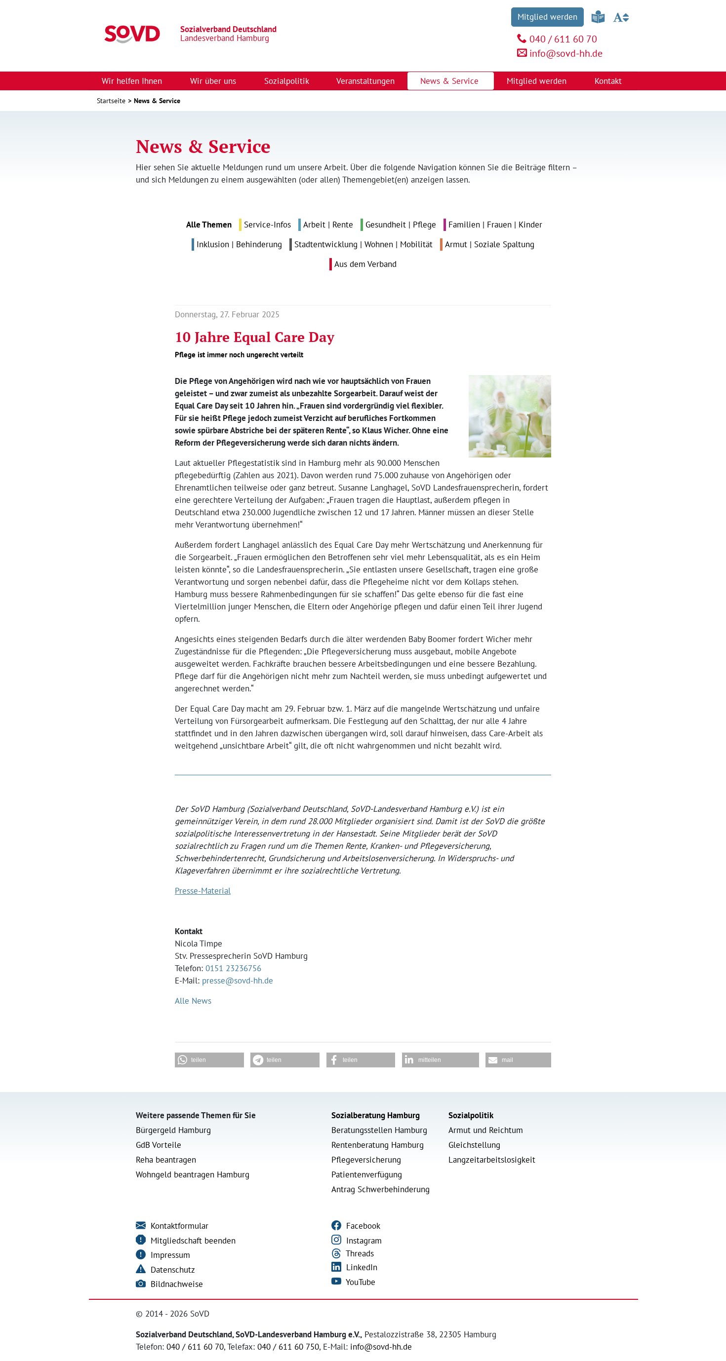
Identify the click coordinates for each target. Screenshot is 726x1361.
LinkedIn (360, 1267)
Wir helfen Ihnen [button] (133, 81)
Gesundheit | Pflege (400, 224)
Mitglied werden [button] (538, 81)
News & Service (157, 100)
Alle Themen (209, 224)
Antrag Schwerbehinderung (380, 1189)
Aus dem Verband (365, 264)
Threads (359, 1253)
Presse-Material (203, 890)
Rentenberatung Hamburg (377, 1144)
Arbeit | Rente (328, 224)
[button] (209, 1060)
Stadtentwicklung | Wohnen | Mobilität (363, 244)
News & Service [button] (450, 81)
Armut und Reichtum (485, 1130)
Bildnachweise (175, 1284)
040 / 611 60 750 (288, 1346)
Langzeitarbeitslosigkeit (491, 1159)
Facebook (362, 1225)
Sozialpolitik (470, 1115)
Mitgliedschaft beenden (192, 1240)
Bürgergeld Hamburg (173, 1130)
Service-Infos (267, 224)
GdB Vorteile (158, 1144)
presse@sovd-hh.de (237, 980)
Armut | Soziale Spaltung (489, 244)
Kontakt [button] (609, 81)
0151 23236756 (233, 968)
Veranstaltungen (365, 81)
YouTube (359, 1282)
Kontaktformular (178, 1225)
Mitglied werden (547, 16)
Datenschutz (171, 1269)
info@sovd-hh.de (566, 53)
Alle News (193, 1000)
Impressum (169, 1254)
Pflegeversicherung (366, 1159)
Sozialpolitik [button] (287, 81)
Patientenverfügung (366, 1174)
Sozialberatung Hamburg (375, 1115)
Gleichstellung (474, 1144)
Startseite (111, 100)
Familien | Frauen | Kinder (495, 224)
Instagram (363, 1240)
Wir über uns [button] (214, 81)
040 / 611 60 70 (563, 39)
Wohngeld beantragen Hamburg (192, 1174)
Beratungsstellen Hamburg (379, 1130)
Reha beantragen (166, 1159)
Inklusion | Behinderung (239, 244)
